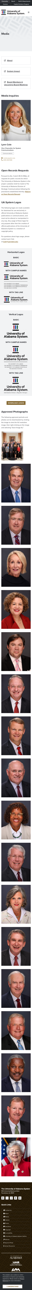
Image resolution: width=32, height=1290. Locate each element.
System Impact (13, 71)
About (9, 60)
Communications (7, 153)
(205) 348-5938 (7, 160)
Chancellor (5, 1)
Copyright (8, 1230)
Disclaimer (8, 1226)
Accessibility (8, 1233)
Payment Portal (8, 1243)
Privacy (7, 1223)
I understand (12, 1286)
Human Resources (9, 1246)
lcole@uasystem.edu (9, 158)
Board (13, 1)
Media (7, 1217)
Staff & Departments (24, 1)
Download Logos (16, 403)
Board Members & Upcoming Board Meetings (16, 83)
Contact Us (8, 1210)
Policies (7, 1239)
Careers (5, 4)
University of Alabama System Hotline (16, 1236)
